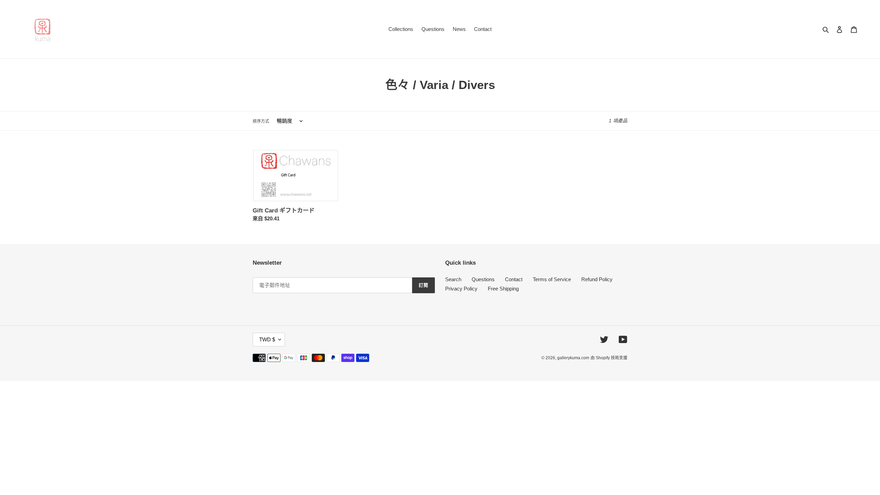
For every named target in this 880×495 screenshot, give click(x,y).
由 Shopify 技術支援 (609, 357)
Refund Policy (597, 279)
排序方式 (261, 121)
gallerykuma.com (573, 357)
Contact (513, 279)
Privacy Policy (461, 289)
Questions (483, 279)
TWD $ (267, 339)
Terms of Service (552, 279)
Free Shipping (503, 289)
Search (453, 279)
